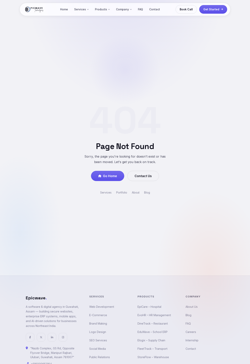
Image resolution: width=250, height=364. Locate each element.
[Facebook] (30, 337)
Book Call (186, 9)
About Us (192, 306)
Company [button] (122, 9)
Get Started (211, 9)
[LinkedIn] (52, 337)
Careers (191, 332)
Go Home (110, 176)
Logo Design (97, 332)
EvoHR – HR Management (154, 315)
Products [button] (101, 9)
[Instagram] (63, 337)
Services (106, 192)
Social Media (97, 348)
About (135, 192)
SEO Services (98, 340)
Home (64, 9)
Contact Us (143, 176)
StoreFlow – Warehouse (153, 357)
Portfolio (121, 192)
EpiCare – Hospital (149, 306)
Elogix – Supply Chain (151, 340)
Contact (154, 9)
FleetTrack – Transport (152, 348)
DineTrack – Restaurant (153, 323)
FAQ (140, 9)
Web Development (101, 306)
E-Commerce (98, 315)
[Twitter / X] (41, 337)
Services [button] (80, 9)
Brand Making (98, 323)
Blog (147, 192)
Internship (192, 340)
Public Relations (99, 357)
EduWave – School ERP (153, 332)
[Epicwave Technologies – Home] (34, 9)
